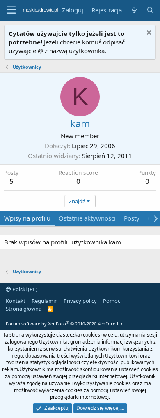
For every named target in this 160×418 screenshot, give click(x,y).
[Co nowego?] (134, 10)
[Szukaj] (150, 10)
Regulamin (45, 300)
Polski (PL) (24, 289)
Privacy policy (80, 300)
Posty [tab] (131, 218)
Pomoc (111, 300)
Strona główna (23, 308)
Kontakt (15, 300)
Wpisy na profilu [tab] (27, 218)
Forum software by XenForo (65, 323)
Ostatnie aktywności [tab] (87, 218)
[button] (11, 10)
